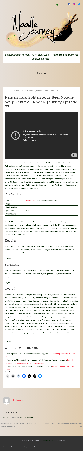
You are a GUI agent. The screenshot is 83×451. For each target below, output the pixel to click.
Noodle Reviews (21, 91)
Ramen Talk (30, 200)
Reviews (32, 91)
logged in (15, 417)
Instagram (26, 447)
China (28, 204)
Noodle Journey (18, 400)
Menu (39, 72)
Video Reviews (42, 91)
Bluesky (36, 447)
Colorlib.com (60, 440)
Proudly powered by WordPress (28, 440)
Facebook (14, 447)
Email (5, 447)
